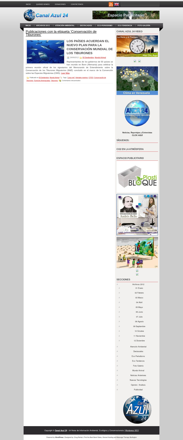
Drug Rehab (78, 437)
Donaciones (60, 4)
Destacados (86, 25)
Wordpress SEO (132, 430)
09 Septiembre (88, 58)
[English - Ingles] (116, 6)
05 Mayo (139, 307)
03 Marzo (139, 297)
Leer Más (65, 73)
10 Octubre (139, 331)
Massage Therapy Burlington (127, 437)
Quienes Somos (42, 4)
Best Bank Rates (96, 437)
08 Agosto (139, 321)
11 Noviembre (139, 335)
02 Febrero (139, 292)
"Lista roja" (71, 77)
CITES (91, 77)
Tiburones (54, 80)
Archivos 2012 (43, 25)
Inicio (28, 4)
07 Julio (139, 316)
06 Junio (139, 311)
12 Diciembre (139, 340)
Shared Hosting (108, 437)
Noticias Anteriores (138, 375)
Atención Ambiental (64, 25)
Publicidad (138, 389)
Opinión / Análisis (138, 384)
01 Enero (139, 288)
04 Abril (139, 302)
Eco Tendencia (125, 25)
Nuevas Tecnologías (138, 380)
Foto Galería (144, 25)
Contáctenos (77, 4)
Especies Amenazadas (42, 80)
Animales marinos (81, 77)
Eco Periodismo (104, 25)
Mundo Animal (100, 58)
